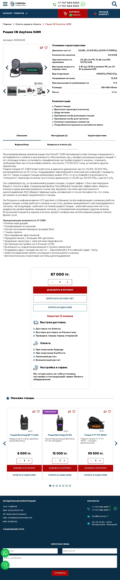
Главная (7, 24)
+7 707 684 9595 (68, 6)
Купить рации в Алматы (28, 24)
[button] (50, 486)
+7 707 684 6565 (68, 3)
